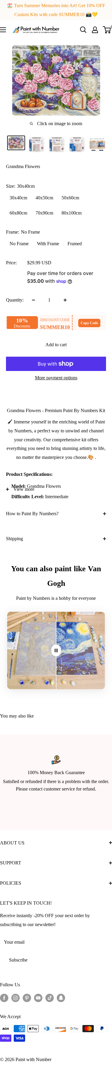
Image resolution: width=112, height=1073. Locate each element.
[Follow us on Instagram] (15, 997)
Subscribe (18, 959)
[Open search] (83, 30)
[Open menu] (3, 29)
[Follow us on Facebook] (4, 997)
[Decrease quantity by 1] (33, 300)
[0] (107, 29)
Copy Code (89, 323)
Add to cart (56, 344)
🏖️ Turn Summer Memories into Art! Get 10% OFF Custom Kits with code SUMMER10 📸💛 (56, 10)
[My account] (95, 30)
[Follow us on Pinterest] (27, 997)
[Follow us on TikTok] (49, 997)
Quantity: (15, 299)
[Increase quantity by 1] (65, 300)
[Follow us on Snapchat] (61, 997)
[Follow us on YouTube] (38, 997)
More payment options (56, 377)
